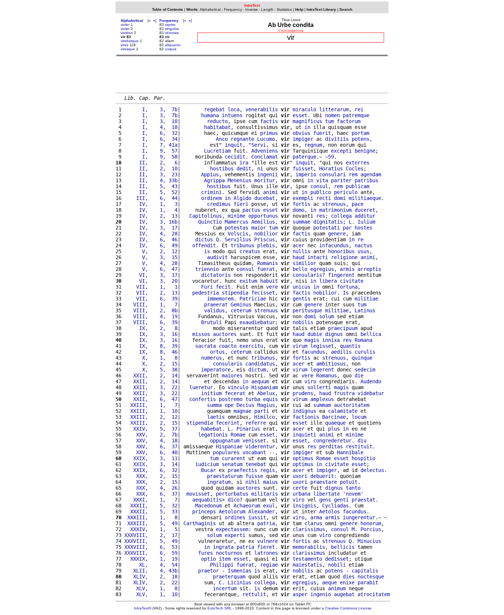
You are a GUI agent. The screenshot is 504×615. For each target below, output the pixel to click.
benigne (365, 151)
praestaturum (224, 476)
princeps (204, 511)
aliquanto (173, 45)
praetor (208, 571)
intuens (232, 115)
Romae (238, 435)
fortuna (347, 287)
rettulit (254, 594)
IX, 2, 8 (150, 328)
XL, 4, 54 (150, 565)
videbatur (371, 393)
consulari (332, 174)
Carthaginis (199, 523)
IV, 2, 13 (150, 216)
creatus (249, 251)
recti (323, 198)
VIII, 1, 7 (150, 305)
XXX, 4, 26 (150, 488)
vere (272, 287)
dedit (244, 168)
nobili (337, 565)
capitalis (365, 571)
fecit (223, 287)
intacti (317, 257)
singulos (172, 29)
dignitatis (328, 222)
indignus (304, 411)
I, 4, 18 (150, 127)
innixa (331, 340)
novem (353, 494)
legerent (322, 370)
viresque (128, 49)
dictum (257, 370)
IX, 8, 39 (150, 346)
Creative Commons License (348, 608)
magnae (242, 411)
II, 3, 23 (150, 174)
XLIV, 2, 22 (150, 582)
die (359, 375)
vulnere (267, 541)
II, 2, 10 (150, 168)
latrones (266, 553)
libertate (326, 494)
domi (340, 198)
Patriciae (252, 299)
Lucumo (266, 139)
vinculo (238, 387)
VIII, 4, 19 (150, 316)
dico (233, 500)
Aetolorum (232, 511)
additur (365, 216)
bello (300, 269)
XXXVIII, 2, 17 (150, 535)
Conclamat (264, 157)
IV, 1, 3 (150, 204)
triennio (207, 269)
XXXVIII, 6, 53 (150, 547)
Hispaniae (229, 446)
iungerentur (359, 517)
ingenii (267, 174)
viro (310, 381)
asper (300, 594)
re (360, 239)
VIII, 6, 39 (150, 322)
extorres (357, 163)
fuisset (303, 168)
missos (201, 334)
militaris (264, 494)
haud (298, 257)
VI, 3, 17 (150, 275)
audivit (217, 257)
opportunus (263, 216)
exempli (303, 198)
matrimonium (335, 210)
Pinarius (248, 429)
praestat (363, 500)
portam (360, 133)
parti (261, 411)
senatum (232, 464)
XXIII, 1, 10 (150, 411)
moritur (264, 180)
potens (360, 139)
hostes (363, 228)
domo (298, 210)
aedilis (341, 352)
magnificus (307, 121)
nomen (332, 115)
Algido (242, 198)
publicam (357, 186)
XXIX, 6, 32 (150, 470)
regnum (313, 145)
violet (125, 29)
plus (334, 429)
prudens (303, 393)
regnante (242, 139)
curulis (365, 352)
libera (328, 281)
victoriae (172, 33)
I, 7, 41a (150, 145)
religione (344, 257)
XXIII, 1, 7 (150, 405)
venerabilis (261, 109)
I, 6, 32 (150, 133)
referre (255, 423)
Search (345, 9)
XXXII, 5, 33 (150, 511)
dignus (334, 334)
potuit (349, 482)
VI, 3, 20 (150, 281)
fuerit (322, 133)
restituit (359, 446)
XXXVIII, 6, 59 (150, 553)
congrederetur (332, 441)
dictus (204, 239)
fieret (266, 547)
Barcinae (334, 417)
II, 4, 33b (150, 180)
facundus (313, 352)
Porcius (370, 529)
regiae (269, 565)
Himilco (264, 417)
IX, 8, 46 (150, 352)
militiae (366, 299)
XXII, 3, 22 (150, 387)
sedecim (365, 370)
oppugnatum (224, 441)
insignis (304, 506)
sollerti (319, 387)
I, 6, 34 (150, 139)
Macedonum (208, 506)
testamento (307, 559)
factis (269, 121)
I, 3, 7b (150, 109)
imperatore (216, 370)
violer (125, 25)
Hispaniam (264, 387)
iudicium (207, 464)
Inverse (251, 9)
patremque (356, 115)
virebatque (130, 41)
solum (326, 316)
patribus (366, 180)
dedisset (337, 559)
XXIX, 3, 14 (150, 464)
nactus (363, 245)
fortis (301, 204)
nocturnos (229, 553)
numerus (211, 358)
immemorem (220, 299)
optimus (303, 458)
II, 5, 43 (150, 186)
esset (300, 115)
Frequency (233, 9)
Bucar (208, 470)
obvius (301, 133)
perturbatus (232, 494)
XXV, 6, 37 (150, 446)
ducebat (264, 198)
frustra (344, 393)
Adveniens (264, 151)
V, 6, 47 (150, 269)
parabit (368, 582)
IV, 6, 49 (150, 245)
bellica (370, 334)
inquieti (304, 435)
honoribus (341, 251)
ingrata (223, 547)
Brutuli (211, 322)
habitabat (217, 127)
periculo (346, 192)
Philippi (222, 565)
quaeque (335, 423)
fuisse (254, 476)
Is (346, 293)
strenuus (334, 204)
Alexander (261, 511)
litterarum (334, 109)
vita (322, 180)
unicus (301, 287)
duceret (365, 210)
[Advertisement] (252, 74)
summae (301, 222)
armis (347, 269)
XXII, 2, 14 (150, 375)
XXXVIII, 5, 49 (150, 541)
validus (214, 310)
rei (359, 109)
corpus (170, 49)
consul (319, 186)
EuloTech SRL (219, 608)
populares (226, 452)
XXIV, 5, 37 (150, 429)
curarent (233, 458)
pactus (251, 210)
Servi (258, 145)
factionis (306, 417)
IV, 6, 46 (150, 239)
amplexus (322, 399)
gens (325, 500)
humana (210, 115)
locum (359, 417)
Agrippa (214, 180)
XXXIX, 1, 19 (150, 559)
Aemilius (263, 222)
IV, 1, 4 (150, 210)
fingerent (341, 275)
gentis (301, 299)
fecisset (263, 293)
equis (270, 399)
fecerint (227, 423)
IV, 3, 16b (150, 222)
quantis (350, 346)
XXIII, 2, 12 (150, 417)
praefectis (242, 470)
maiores (232, 375)
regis (267, 470)
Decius (245, 405)
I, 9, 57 (150, 151)
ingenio (320, 594)
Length (267, 9)
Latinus (365, 310)
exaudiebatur (257, 322)
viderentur (260, 446)
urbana (301, 494)
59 (331, 157)
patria (266, 523)
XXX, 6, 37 (150, 494)
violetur (127, 33)
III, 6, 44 (150, 198)
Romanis (267, 263)
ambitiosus (331, 364)
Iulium (366, 222)
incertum (225, 588)
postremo (230, 399)
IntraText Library (321, 9)
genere (337, 234)
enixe (347, 582)
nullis (301, 251)
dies (349, 577)
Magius (266, 405)
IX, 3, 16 (150, 334)
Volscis (238, 234)
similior (304, 263)
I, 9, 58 (150, 157)
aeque (329, 582)
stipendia (235, 293)
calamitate (343, 411)
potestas (236, 228)
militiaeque (365, 198)
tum (329, 121)
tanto (353, 488)
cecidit (235, 157)
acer (298, 245)
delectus (372, 470)
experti (235, 535)
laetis (216, 417)
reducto (217, 121)
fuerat (266, 269)
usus (363, 251)
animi (270, 192)
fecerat (235, 393)
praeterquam (229, 577)
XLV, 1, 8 (150, 588)
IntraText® (142, 608)
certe (300, 488)
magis (311, 340)
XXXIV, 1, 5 (150, 529)
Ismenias (239, 571)
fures (205, 553)
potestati (326, 228)
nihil (252, 482)
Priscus (264, 239)
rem (353, 174)
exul (269, 506)
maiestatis (307, 565)
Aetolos (329, 511)
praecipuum (343, 328)
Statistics (284, 9)
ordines (235, 517)
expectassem (232, 529)
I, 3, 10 (150, 121)
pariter (341, 180)
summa (214, 405)
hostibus (222, 168)
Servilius (238, 239)
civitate (351, 281)
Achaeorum (247, 506)
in (307, 127)
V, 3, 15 (150, 257)
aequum (260, 381)
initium (211, 393)
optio (208, 559)
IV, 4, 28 (150, 234)
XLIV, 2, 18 (150, 577)
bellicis (343, 547)
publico (320, 192)
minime (236, 216)
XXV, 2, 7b (150, 435)
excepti (341, 151)
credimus (219, 204)
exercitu (251, 346)
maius (270, 482)
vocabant (254, 452)
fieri (241, 204)
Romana (363, 340)
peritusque (307, 310)
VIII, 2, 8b (150, 310)
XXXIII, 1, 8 (150, 517)
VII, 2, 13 (150, 293)
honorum (370, 523)
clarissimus (309, 529)
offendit (204, 245)
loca (233, 109)
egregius (322, 269)
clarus (313, 523)
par (347, 228)
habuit (269, 281)
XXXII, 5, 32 (150, 506)
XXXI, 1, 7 (150, 500)
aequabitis (207, 500)
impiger (303, 139)
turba (252, 399)
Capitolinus (205, 216)
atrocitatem (374, 594)
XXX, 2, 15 (150, 476)
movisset (198, 494)
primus (269, 133)
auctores (225, 334)
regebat (214, 109)
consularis (307, 275)
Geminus (241, 305)
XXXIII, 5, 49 (150, 523)
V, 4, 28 (150, 263)
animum (337, 588)
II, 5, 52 (150, 192)
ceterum (241, 310)
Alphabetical (210, 9)
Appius (210, 174)
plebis (266, 245)
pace (357, 204)
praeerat (216, 305)
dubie (314, 334)
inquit (233, 145)
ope (229, 405)
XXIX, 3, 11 (150, 458)
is (207, 251)
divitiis (337, 139)
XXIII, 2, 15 (150, 423)
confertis (202, 399)
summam (322, 405)
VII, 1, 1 (150, 287)
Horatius (331, 168)
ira (243, 163)
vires (124, 45)
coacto (228, 346)
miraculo (304, 109)
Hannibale (350, 452)
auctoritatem (351, 405)
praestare (323, 482)
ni (260, 168)
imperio (306, 174)
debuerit (322, 476)
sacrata (205, 346)
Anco (222, 139)
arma (316, 517)
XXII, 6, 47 (150, 399)
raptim (170, 25)
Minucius (369, 541)
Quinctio (210, 222)
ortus (217, 352)
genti (341, 500)
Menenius (239, 180)
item (225, 559)
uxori (300, 476)
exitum (248, 281)
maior (258, 228)
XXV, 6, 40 (150, 452)
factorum (348, 121)
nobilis (303, 322)
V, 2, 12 (150, 251)
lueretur (201, 387)
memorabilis (309, 547)
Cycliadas (335, 506)
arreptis (369, 269)
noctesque (371, 577)
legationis (213, 435)
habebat (211, 429)
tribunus (242, 245)
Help (299, 9)
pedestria (205, 293)
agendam (370, 174)
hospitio (363, 458)
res (320, 216)
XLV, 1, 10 (150, 594)
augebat (344, 594)
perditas (331, 446)
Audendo (370, 381)
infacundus (334, 245)
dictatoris (216, 275)
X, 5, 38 (150, 370)
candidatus (260, 364)
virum (300, 346)
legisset (322, 346)
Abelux (266, 393)
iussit (257, 517)
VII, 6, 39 (150, 299)
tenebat (255, 464)
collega (341, 216)
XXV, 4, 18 (150, 441)
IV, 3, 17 (150, 228)
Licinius (239, 582)
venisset (254, 441)
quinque (362, 358)
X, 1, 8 (150, 358)
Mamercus (236, 222)
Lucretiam (217, 151)
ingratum (219, 482)
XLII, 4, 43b (150, 571)
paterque (304, 157)
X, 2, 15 (150, 364)
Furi (207, 287)
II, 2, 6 (150, 163)
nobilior (266, 234)
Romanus (326, 375)
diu (362, 441)
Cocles (354, 168)
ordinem (211, 198)
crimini (211, 192)
